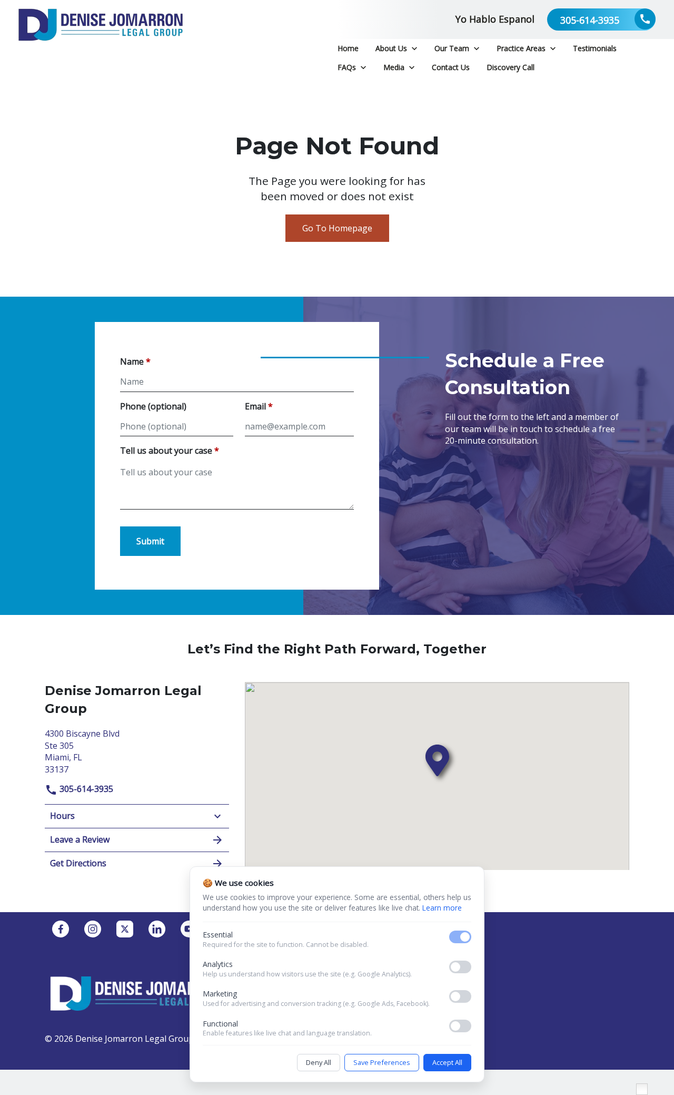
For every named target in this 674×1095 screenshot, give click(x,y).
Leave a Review (80, 839)
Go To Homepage (337, 228)
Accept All (447, 1062)
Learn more (442, 908)
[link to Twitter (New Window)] (124, 929)
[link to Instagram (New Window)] (92, 929)
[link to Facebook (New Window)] (60, 929)
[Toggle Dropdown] (414, 48)
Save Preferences (381, 1062)
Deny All (318, 1062)
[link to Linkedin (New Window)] (156, 929)
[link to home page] (100, 38)
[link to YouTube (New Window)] (189, 929)
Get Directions (78, 863)
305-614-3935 (85, 789)
